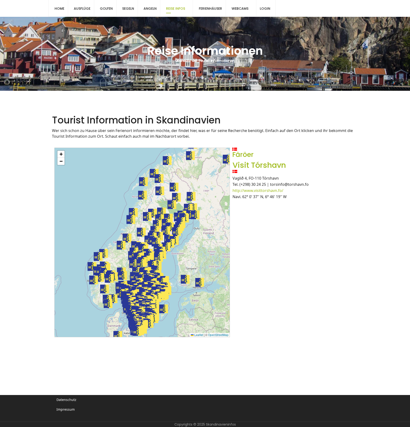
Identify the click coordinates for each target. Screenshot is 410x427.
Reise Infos (175, 8)
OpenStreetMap (218, 335)
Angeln (150, 8)
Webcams (240, 8)
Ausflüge (82, 8)
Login (265, 8)
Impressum (65, 409)
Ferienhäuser (210, 8)
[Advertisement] (140, 359)
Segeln (128, 8)
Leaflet (198, 335)
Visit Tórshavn (259, 165)
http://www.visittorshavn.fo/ (258, 190)
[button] (156, 242)
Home (59, 8)
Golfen (106, 8)
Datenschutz (66, 399)
